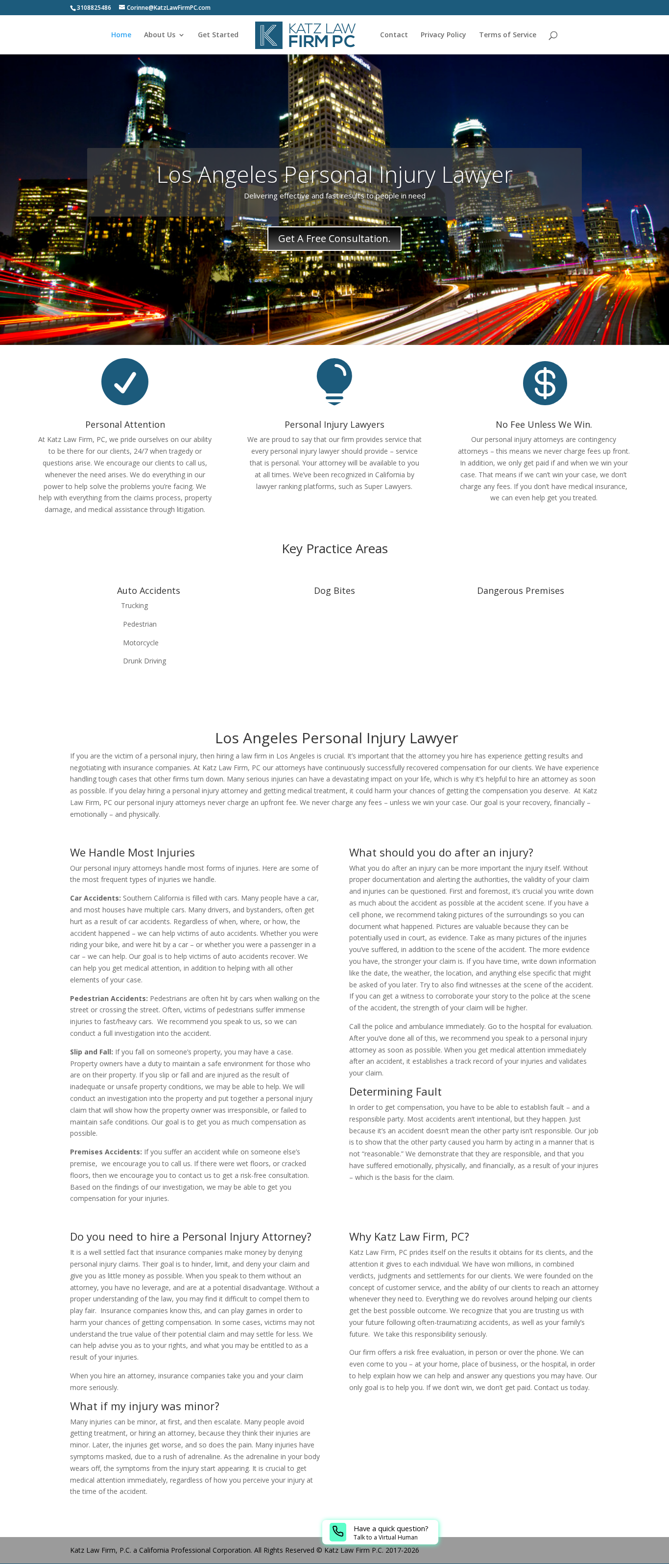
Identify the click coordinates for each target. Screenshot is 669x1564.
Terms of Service (507, 35)
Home (121, 35)
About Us (159, 35)
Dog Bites (334, 590)
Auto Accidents (148, 590)
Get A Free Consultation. (334, 238)
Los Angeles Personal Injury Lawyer (334, 174)
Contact (394, 35)
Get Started (218, 35)
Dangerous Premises (520, 590)
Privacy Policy (443, 35)
